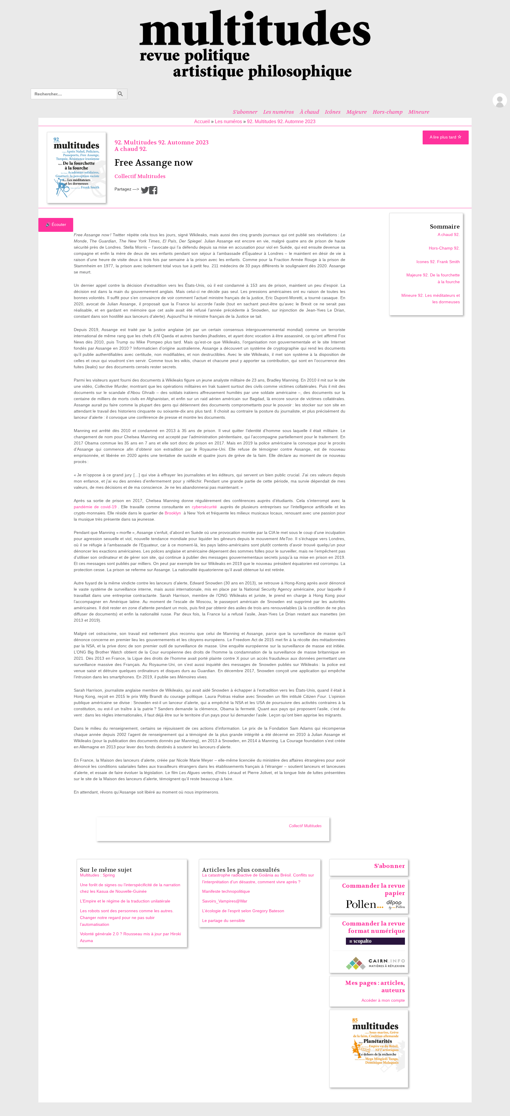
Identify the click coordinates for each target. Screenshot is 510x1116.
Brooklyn (173, 513)
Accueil (202, 121)
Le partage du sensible (223, 920)
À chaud (309, 111)
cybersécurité (204, 506)
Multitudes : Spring (97, 875)
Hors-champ (388, 111)
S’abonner (245, 111)
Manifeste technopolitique (226, 891)
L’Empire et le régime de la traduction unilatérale (125, 901)
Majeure (356, 111)
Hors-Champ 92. (444, 248)
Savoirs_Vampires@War (224, 901)
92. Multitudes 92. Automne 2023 (281, 121)
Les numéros (278, 111)
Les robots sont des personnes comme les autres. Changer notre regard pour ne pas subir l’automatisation (127, 917)
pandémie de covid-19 (95, 506)
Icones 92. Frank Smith (438, 261)
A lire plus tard (443, 137)
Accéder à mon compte (383, 1000)
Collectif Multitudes (140, 176)
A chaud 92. (131, 149)
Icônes (333, 111)
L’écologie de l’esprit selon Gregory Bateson (243, 910)
